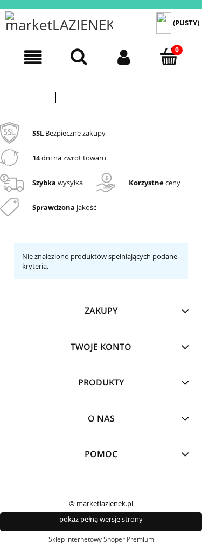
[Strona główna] (59, 20)
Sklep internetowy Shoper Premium (101, 539)
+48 (146, 87)
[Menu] (33, 57)
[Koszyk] (168, 56)
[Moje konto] (124, 57)
